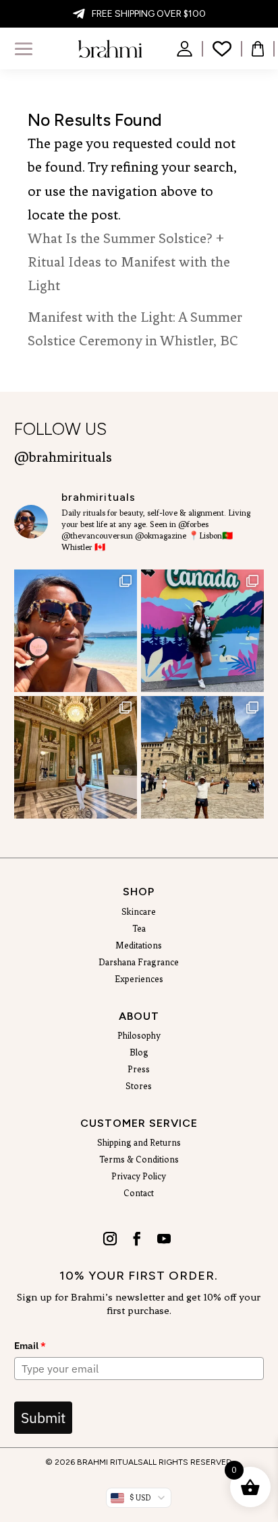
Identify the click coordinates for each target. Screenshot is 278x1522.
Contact (138, 1193)
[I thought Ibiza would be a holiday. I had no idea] (75, 630)
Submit (43, 1417)
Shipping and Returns (139, 1143)
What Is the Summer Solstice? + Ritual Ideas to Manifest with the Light (129, 261)
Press (139, 1069)
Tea (139, 929)
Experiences (139, 979)
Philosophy (139, 1036)
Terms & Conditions (139, 1160)
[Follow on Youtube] (163, 1234)
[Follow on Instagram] (109, 1234)
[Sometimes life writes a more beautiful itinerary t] (202, 630)
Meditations (138, 945)
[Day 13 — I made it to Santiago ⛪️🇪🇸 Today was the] (202, 757)
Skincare (138, 912)
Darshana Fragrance (139, 962)
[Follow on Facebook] (136, 1234)
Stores (139, 1086)
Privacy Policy (138, 1176)
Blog (139, 1053)
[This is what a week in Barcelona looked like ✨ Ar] (75, 757)
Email (30, 1346)
